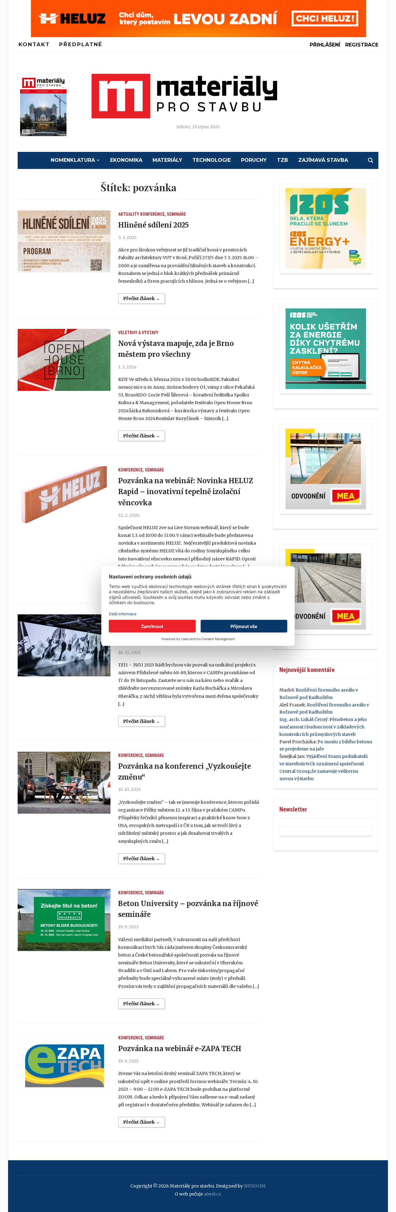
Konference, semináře (163, 214)
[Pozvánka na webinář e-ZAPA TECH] (64, 1065)
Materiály (167, 160)
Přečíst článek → (141, 298)
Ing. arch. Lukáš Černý (303, 719)
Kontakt (34, 44)
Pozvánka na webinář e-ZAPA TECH (179, 1048)
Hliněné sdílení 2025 (153, 225)
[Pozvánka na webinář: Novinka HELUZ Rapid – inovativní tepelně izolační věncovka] (64, 497)
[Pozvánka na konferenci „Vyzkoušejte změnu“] (64, 783)
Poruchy (254, 160)
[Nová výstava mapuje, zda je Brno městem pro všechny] (64, 360)
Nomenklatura (73, 160)
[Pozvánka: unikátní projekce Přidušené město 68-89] (64, 645)
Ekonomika (126, 160)
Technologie (211, 160)
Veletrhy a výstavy (138, 332)
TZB (282, 160)
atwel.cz (212, 1194)
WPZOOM (254, 1186)
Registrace (361, 45)
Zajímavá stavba (323, 160)
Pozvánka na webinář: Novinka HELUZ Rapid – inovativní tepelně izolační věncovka (185, 491)
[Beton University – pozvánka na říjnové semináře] (64, 920)
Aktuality (128, 214)
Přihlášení (325, 45)
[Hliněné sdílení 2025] (64, 241)
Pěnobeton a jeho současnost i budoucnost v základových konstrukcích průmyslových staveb (323, 727)
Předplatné (80, 44)
